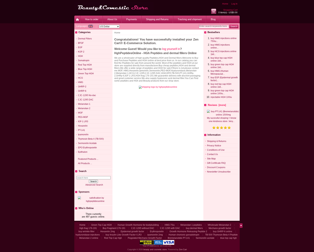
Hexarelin (83, 126)
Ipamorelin (83, 134)
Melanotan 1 (84, 104)
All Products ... (85, 163)
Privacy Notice (214, 145)
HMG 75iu (170, 225)
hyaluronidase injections (88, 234)
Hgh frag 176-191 (88, 228)
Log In (234, 4)
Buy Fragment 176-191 (114, 228)
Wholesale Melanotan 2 (219, 225)
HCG (80, 78)
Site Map (211, 158)
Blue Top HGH (85, 69)
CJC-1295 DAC (85, 99)
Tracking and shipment (190, 19)
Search (82, 171)
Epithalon (82, 152)
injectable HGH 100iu (221, 97)
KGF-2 (81, 51)
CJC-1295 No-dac (87, 95)
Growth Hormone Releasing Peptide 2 (188, 231)
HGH (80, 56)
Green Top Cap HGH (101, 225)
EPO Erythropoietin (87, 147)
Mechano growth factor (220, 228)
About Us (112, 19)
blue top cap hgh (228, 238)
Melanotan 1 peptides (191, 225)
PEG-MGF (83, 117)
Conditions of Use (216, 150)
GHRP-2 (82, 86)
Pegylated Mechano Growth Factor (145, 238)
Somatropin (83, 60)
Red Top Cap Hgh (113, 238)
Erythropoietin (157, 231)
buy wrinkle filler (86, 231)
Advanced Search (94, 185)
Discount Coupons (216, 167)
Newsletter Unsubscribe (219, 171)
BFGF (81, 43)
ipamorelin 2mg (155, 234)
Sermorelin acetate (205, 238)
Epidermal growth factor (132, 231)
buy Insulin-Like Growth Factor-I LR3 (124, 234)
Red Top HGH (85, 65)
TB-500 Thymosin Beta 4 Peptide (221, 234)
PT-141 (81, 130)
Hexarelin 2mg (107, 231)
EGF (80, 47)
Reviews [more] (217, 105)
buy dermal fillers (194, 228)
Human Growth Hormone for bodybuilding (138, 225)
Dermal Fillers (85, 38)
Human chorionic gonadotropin (184, 234)
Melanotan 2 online (88, 238)
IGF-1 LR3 (83, 121)
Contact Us (212, 154)
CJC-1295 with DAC (170, 228)
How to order (91, 19)
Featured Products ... (88, 159)
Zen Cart (183, 249)
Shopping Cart (230, 10)
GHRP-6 (82, 91)
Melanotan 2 (84, 108)
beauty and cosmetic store (155, 249)
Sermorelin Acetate (87, 143)
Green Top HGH (86, 73)
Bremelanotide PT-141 (179, 238)
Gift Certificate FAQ (216, 163)
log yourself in (171, 48)
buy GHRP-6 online (222, 231)
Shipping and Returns (157, 19)
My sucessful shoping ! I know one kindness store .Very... (221, 120)
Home (225, 4)
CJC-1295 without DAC (142, 228)
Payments (131, 19)
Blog (213, 19)
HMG (80, 82)
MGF (80, 112)
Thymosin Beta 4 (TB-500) (91, 139)
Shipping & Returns (216, 141)
